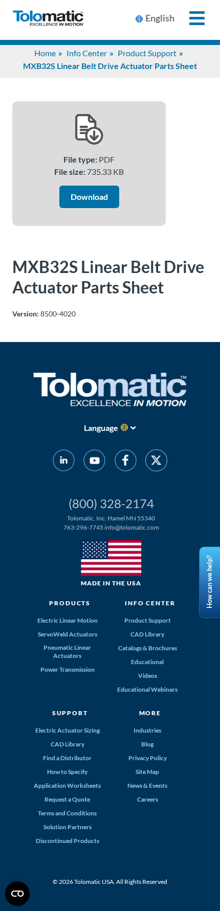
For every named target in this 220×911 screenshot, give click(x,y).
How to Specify (67, 772)
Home (45, 53)
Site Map (147, 772)
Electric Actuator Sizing (67, 730)
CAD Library (147, 634)
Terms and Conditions (67, 813)
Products (70, 603)
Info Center (87, 53)
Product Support (147, 53)
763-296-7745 (83, 527)
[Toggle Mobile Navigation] (191, 18)
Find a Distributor (67, 758)
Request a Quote (67, 799)
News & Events (147, 785)
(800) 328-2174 (111, 503)
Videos (147, 675)
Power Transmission (67, 669)
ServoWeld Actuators (67, 634)
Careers (147, 799)
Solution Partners (67, 827)
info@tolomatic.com (131, 527)
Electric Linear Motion (67, 620)
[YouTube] (94, 462)
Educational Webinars (147, 689)
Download (89, 196)
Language (101, 427)
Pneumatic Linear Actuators (67, 651)
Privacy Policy (147, 758)
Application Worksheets (67, 785)
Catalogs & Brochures (147, 648)
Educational (147, 662)
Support (70, 713)
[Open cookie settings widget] (17, 893)
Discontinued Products (67, 841)
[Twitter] (156, 462)
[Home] (48, 20)
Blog (147, 744)
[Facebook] (125, 462)
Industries (147, 730)
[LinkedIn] (63, 462)
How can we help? (209, 582)
